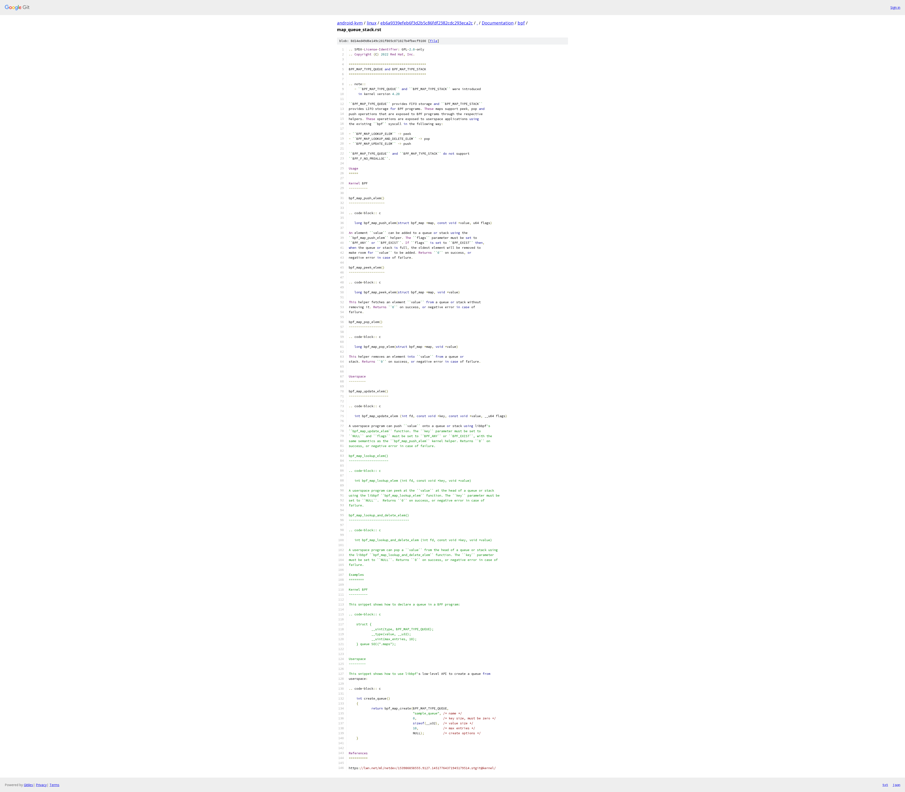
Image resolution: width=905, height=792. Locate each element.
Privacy (41, 785)
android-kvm (350, 23)
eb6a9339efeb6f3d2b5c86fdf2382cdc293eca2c (426, 23)
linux (371, 23)
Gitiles (28, 785)
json (896, 785)
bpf (521, 23)
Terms (54, 785)
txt (885, 785)
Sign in (895, 7)
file (433, 41)
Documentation (498, 23)
